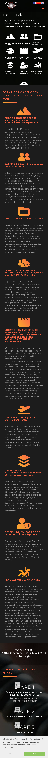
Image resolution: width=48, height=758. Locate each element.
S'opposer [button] (13, 754)
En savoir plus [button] (9, 748)
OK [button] (34, 754)
